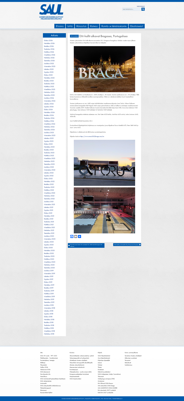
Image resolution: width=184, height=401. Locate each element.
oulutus (81, 26)
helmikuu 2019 (49, 299)
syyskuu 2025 (48, 72)
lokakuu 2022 (49, 173)
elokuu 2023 (48, 144)
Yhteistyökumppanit (45, 388)
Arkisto (54, 35)
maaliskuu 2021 (49, 227)
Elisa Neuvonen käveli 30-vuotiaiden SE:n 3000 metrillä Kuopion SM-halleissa (86, 245)
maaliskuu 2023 (49, 158)
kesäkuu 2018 (48, 322)
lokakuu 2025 (49, 69)
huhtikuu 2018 (49, 328)
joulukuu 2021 (49, 202)
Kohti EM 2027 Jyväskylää (105, 393)
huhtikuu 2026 (49, 52)
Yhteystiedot (141, 6)
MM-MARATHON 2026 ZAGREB (107, 388)
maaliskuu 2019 (49, 296)
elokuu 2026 (48, 40)
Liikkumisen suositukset (131, 358)
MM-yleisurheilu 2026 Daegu (106, 386)
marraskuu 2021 (49, 204)
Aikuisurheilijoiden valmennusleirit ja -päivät (82, 356)
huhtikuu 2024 (49, 121)
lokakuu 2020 (49, 242)
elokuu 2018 (48, 317)
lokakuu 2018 (48, 311)
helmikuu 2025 (49, 92)
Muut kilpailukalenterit (104, 358)
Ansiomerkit (43, 383)
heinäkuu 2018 (49, 319)
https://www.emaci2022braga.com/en (92, 136)
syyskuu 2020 (49, 245)
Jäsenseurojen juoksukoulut (77, 367)
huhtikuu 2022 (49, 190)
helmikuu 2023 (49, 161)
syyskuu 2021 (48, 210)
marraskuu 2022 (49, 170)
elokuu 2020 (48, 248)
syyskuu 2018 (48, 314)
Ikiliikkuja (42, 363)
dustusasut (136, 26)
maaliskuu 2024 (49, 124)
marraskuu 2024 (49, 101)
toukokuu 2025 (49, 84)
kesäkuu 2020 (49, 253)
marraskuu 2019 (49, 273)
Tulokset (100, 365)
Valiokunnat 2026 (45, 370)
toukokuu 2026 (49, 49)
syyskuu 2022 (48, 176)
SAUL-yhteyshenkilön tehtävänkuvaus (50, 386)
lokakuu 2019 (48, 276)
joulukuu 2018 (49, 305)
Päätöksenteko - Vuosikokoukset (49, 358)
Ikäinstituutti (128, 363)
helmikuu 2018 (49, 334)
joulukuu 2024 (49, 98)
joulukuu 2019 (49, 271)
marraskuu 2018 (49, 308)
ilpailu (94, 26)
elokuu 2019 (48, 282)
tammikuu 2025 (49, 95)
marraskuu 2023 (49, 135)
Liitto (41, 353)
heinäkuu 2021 (49, 216)
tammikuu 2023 (49, 164)
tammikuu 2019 (49, 302)
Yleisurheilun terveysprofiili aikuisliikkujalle (81, 363)
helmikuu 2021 (49, 230)
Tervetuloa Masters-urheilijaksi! (133, 356)
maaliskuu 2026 (49, 55)
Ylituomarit (101, 376)
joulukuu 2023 (49, 132)
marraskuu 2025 (49, 66)
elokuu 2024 (48, 109)
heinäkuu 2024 (49, 112)
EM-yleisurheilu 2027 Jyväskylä (107, 390)
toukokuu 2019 (49, 291)
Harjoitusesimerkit (74, 376)
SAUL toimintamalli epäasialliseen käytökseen (52, 379)
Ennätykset (101, 370)
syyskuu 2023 (48, 141)
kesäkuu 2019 (48, 288)
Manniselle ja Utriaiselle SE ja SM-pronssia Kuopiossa (126, 244)
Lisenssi (100, 363)
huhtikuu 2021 (49, 225)
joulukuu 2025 (49, 63)
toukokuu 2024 (49, 118)
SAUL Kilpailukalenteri (104, 356)
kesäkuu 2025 (49, 81)
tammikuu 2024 (49, 130)
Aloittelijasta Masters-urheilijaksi (78, 360)
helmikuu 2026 (49, 58)
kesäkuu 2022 (49, 184)
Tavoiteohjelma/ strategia (47, 360)
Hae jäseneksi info (45, 374)
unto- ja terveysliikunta (114, 26)
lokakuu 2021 (48, 207)
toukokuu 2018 (49, 325)
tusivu (60, 26)
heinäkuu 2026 (49, 43)
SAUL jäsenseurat (45, 372)
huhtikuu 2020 (49, 259)
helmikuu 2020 (49, 265)
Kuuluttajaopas (74, 370)
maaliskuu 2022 (49, 193)
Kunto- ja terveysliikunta (131, 353)
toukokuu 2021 (49, 222)
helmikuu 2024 (49, 127)
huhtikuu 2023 (49, 155)
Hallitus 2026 (44, 367)
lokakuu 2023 (49, 138)
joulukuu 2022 (49, 167)
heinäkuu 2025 (49, 78)
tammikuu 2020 (49, 268)
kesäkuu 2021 (48, 219)
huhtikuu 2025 (49, 86)
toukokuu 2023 (49, 153)
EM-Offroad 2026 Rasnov (105, 383)
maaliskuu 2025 (49, 89)
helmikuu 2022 (49, 196)
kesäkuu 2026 (49, 46)
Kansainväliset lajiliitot (46, 393)
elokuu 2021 (48, 213)
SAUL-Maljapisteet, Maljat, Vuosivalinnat (109, 374)
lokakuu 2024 (49, 104)
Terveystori (127, 360)
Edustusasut (43, 390)
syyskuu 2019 (48, 279)
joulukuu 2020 (49, 236)
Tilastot (100, 367)
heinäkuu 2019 (49, 285)
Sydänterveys (128, 365)
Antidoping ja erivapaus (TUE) (106, 379)
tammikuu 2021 (49, 233)
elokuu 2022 (48, 179)
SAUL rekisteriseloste (45, 381)
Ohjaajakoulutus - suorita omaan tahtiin (81, 372)
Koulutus (72, 353)
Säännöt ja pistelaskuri (104, 372)
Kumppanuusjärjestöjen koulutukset (79, 374)
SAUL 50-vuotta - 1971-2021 (48, 356)
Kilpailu (100, 353)
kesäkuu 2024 (49, 115)
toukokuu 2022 (49, 187)
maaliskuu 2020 (49, 262)
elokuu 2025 (48, 75)
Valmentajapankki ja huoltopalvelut (79, 358)
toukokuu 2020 (49, 256)
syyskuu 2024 (48, 107)
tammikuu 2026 (49, 61)
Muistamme (101, 381)
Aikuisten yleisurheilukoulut (77, 365)
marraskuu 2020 (49, 239)
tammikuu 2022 (49, 199)
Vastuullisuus (43, 376)
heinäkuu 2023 (49, 147)
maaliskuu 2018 (49, 331)
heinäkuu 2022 (49, 181)
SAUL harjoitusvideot (75, 379)
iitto (70, 26)
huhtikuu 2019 (49, 294)
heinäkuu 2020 (49, 250)
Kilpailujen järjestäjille (104, 360)
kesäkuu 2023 (49, 150)
